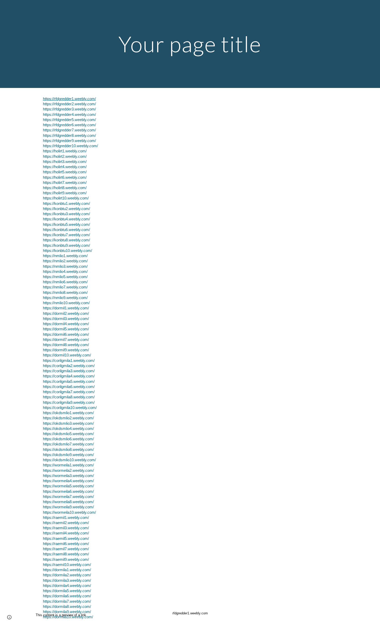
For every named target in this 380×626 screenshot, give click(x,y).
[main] (190, 44)
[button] (9, 617)
